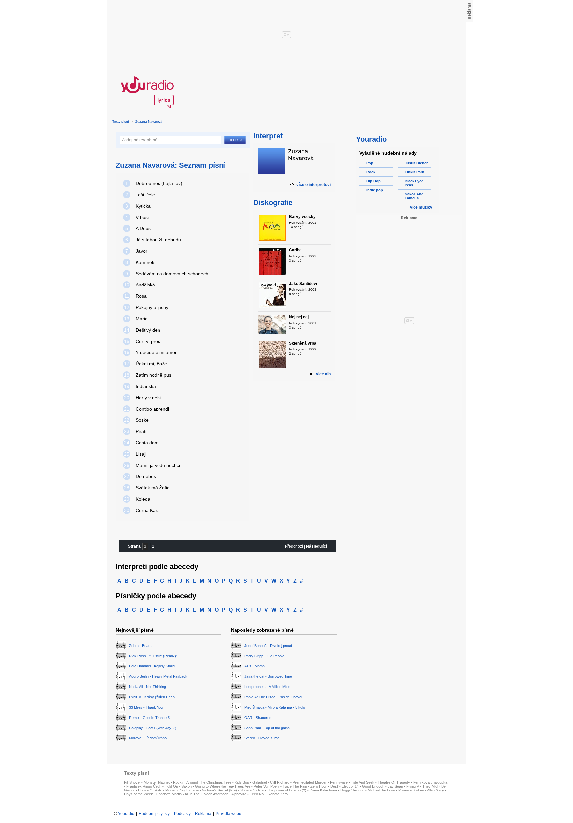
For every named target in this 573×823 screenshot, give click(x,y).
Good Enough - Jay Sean (382, 786)
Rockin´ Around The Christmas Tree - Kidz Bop (211, 782)
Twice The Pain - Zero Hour (305, 786)
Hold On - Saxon (178, 786)
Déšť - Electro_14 (344, 786)
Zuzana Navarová (148, 121)
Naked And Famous (414, 196)
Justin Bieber (416, 163)
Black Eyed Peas (414, 183)
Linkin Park (414, 172)
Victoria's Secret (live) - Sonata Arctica (233, 790)
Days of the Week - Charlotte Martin (153, 794)
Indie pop (374, 190)
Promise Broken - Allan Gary (421, 790)
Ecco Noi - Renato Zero (269, 794)
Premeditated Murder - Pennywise (320, 782)
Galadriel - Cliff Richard (270, 782)
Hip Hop (373, 181)
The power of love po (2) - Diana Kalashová (302, 790)
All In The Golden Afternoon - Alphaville (215, 794)
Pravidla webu (228, 813)
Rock (370, 172)
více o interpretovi (313, 184)
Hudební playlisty (154, 813)
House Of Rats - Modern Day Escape (168, 790)
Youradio (126, 813)
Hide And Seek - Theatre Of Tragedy (380, 782)
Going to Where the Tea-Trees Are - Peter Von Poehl (237, 786)
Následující (316, 546)
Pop (369, 163)
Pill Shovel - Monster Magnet (147, 782)
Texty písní (120, 121)
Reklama (203, 813)
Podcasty (182, 813)
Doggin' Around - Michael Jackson (367, 790)
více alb (323, 374)
